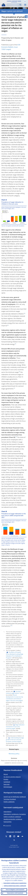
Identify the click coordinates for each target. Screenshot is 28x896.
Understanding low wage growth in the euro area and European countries (15, 739)
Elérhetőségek (8, 787)
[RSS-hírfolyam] (14, 840)
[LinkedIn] (10, 836)
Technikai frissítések (10, 799)
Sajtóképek (7, 782)
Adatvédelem (7, 811)
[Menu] (25, 4)
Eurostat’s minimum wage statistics (13, 692)
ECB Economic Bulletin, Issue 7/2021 (10, 47)
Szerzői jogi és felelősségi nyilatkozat (15, 796)
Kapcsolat (6, 784)
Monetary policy (14, 754)
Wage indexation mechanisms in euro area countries (15, 726)
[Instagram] (14, 836)
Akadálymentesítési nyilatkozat (13, 819)
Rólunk (6, 774)
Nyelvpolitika (7, 822)
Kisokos (6, 779)
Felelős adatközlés (9, 802)
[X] (6, 836)
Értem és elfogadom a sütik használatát (15, 889)
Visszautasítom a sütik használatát (15, 893)
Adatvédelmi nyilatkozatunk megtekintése (14, 883)
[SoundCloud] (22, 836)
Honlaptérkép (8, 825)
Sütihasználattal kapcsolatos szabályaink (15, 885)
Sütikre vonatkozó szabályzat (12, 816)
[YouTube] (18, 836)
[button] (25, 2)
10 (11, 625)
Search (20, 4)
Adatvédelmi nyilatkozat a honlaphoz (15, 814)
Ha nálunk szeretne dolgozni (12, 777)
